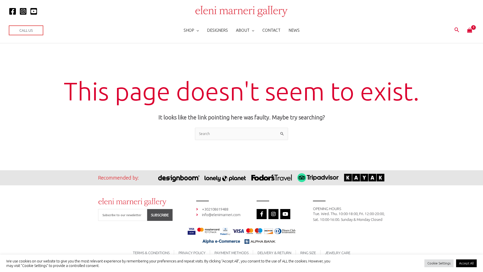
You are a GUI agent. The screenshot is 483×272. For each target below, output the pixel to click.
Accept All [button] (466, 263)
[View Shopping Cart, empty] (469, 30)
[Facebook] (12, 11)
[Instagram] (23, 11)
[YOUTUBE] (33, 11)
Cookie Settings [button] (439, 263)
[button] (26, 30)
